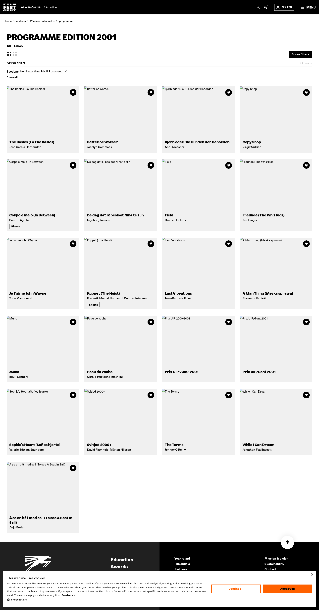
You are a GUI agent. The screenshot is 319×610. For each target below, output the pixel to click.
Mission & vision (276, 558)
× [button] (312, 574)
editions (21, 21)
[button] (106, 599)
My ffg (287, 7)
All (9, 46)
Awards (119, 566)
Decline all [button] (236, 588)
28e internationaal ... (42, 21)
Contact (270, 569)
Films (18, 46)
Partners (180, 569)
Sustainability (274, 564)
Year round (182, 558)
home (8, 21)
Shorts (15, 226)
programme (66, 21)
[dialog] (159, 589)
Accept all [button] (287, 588)
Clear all (12, 77)
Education (121, 559)
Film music (182, 564)
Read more (68, 595)
